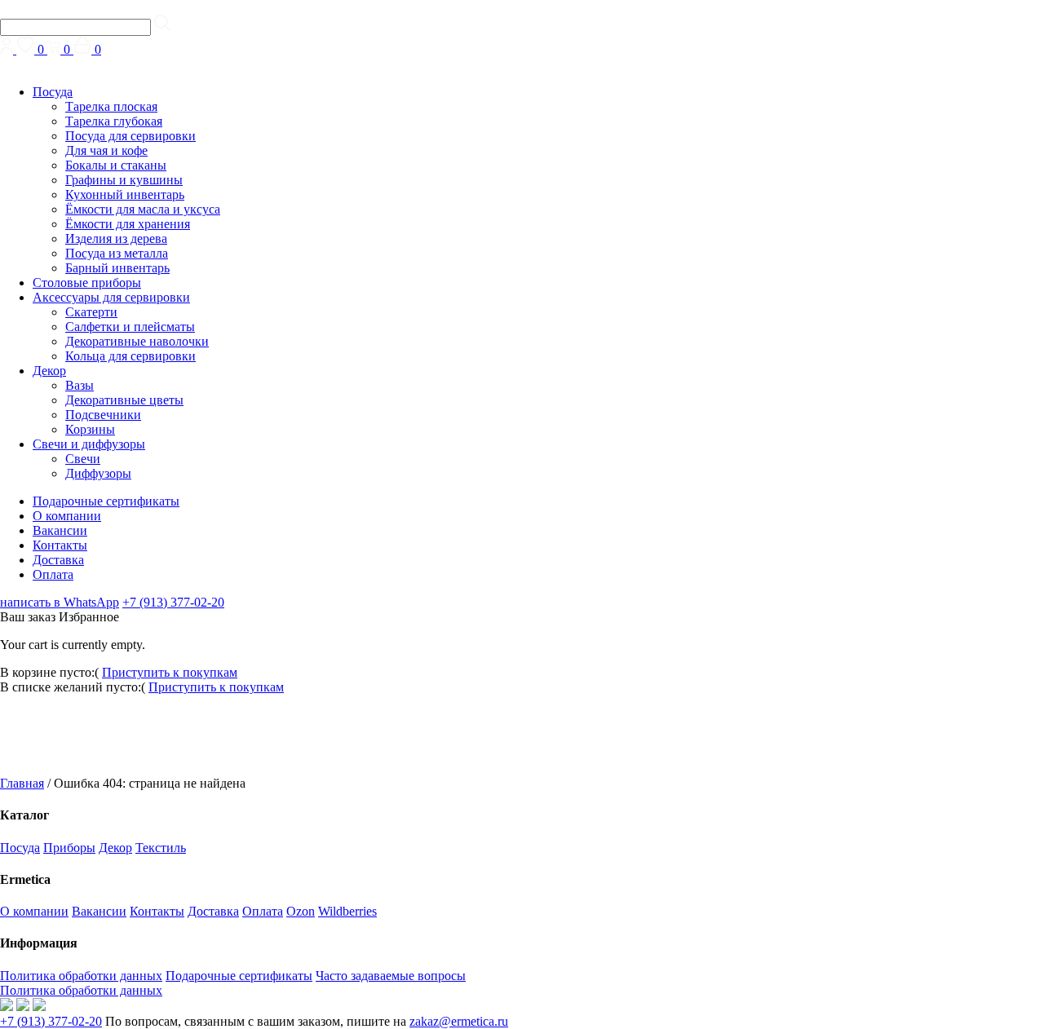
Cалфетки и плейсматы (130, 326)
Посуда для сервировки (130, 136)
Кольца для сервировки (130, 356)
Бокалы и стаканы (115, 165)
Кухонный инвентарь (124, 194)
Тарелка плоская (111, 106)
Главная (22, 783)
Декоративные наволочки (137, 341)
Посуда (53, 92)
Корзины (90, 429)
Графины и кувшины (124, 180)
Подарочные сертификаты (106, 501)
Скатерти (91, 312)
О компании (67, 516)
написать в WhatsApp (59, 602)
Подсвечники (103, 415)
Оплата (53, 574)
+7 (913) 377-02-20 (173, 602)
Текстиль (160, 848)
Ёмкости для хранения (127, 224)
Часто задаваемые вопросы (391, 976)
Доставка (58, 560)
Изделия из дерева (116, 238)
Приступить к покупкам (169, 672)
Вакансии (60, 530)
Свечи (82, 459)
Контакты (60, 545)
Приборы (69, 848)
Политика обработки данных (81, 976)
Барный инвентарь (117, 268)
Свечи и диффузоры (89, 444)
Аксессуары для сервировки (111, 297)
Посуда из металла (116, 253)
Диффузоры (98, 473)
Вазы (79, 385)
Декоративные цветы (124, 400)
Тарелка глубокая (113, 121)
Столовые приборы (87, 282)
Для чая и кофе (106, 150)
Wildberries (347, 911)
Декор (49, 371)
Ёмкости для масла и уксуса (142, 209)
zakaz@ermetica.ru (458, 1021)
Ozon (300, 911)
